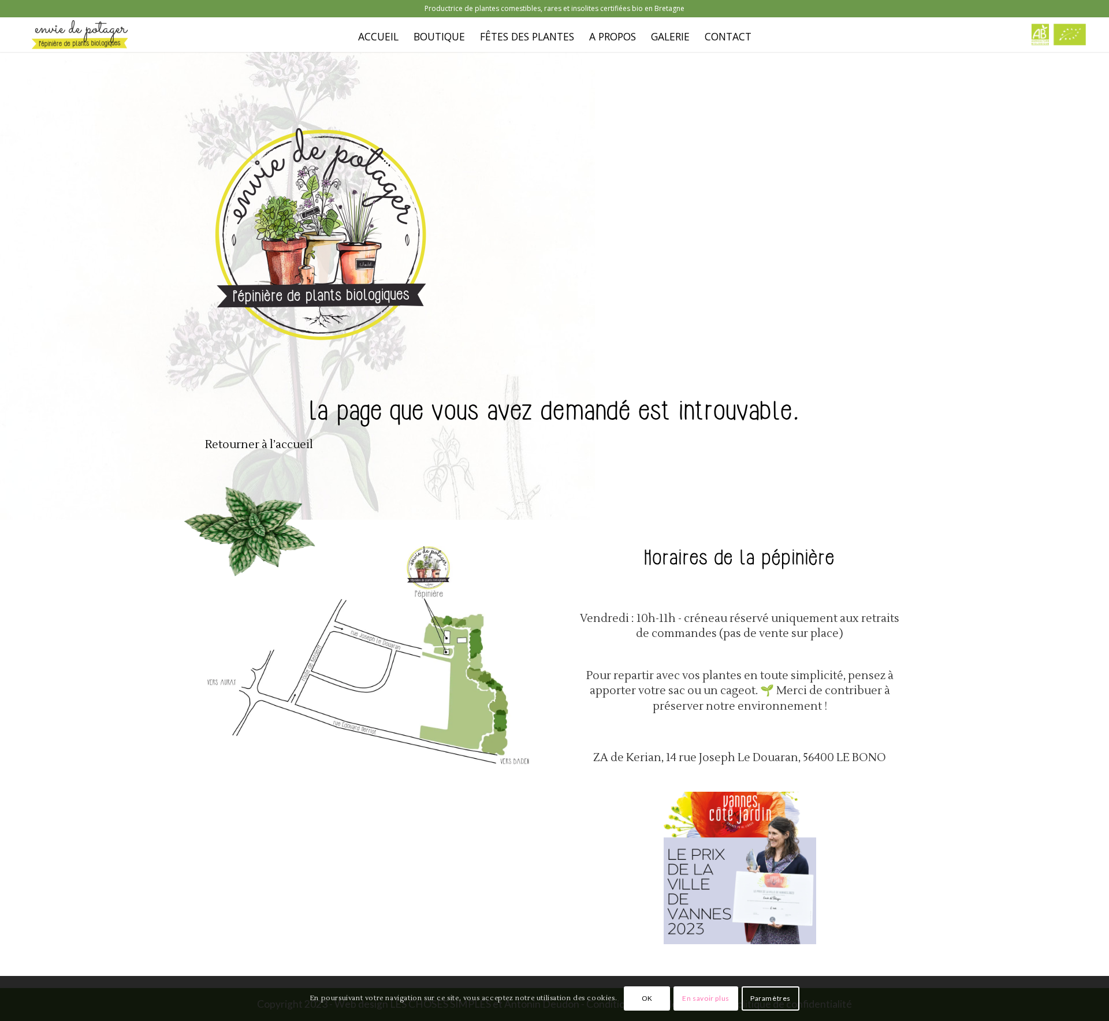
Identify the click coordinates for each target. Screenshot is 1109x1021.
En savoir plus (705, 998)
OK (647, 998)
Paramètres (770, 998)
